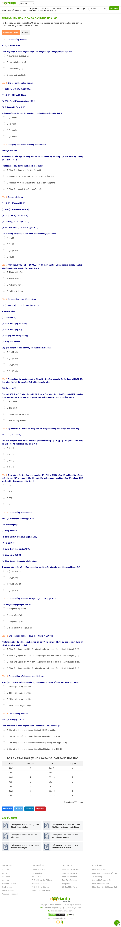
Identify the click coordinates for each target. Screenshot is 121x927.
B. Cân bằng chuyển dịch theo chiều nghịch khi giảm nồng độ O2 (34, 736)
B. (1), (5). (11, 244)
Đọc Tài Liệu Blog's (69, 880)
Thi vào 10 (57, 9)
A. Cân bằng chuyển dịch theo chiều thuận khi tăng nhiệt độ (31, 730)
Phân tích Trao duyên (100, 884)
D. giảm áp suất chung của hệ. (19, 628)
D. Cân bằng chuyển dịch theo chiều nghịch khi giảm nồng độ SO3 (34, 749)
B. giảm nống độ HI (15, 615)
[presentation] (9, 388)
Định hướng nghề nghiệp (41, 890)
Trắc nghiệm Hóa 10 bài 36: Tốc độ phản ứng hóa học (65, 836)
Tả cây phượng (7, 890)
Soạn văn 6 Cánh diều (70, 870)
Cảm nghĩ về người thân (101, 880)
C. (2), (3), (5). (12, 250)
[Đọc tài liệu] (58, 922)
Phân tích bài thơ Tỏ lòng (42, 880)
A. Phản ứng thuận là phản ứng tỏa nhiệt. (24, 170)
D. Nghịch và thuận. (15, 291)
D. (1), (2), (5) (12, 590)
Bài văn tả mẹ (37, 873)
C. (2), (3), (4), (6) (14, 584)
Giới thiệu (52, 918)
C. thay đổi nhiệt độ (15, 68)
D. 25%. (10, 504)
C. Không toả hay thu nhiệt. (18, 414)
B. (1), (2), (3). (12, 358)
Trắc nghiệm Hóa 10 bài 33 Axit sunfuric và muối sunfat (65, 846)
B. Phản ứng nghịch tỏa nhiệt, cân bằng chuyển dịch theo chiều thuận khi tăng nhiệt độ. (43, 655)
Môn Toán (6, 877)
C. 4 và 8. (11, 461)
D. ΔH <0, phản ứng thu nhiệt (19, 706)
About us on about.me (10, 894)
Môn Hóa (5, 880)
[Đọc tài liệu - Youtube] (62, 922)
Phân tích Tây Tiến (9, 884)
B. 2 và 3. (11, 454)
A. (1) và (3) (12, 117)
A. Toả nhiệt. (12, 401)
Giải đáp (69, 9)
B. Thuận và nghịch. (15, 278)
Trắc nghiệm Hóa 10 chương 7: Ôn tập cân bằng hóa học (25, 825)
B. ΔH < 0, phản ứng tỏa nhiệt (19, 693)
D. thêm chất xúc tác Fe (16, 75)
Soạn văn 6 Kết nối (69, 877)
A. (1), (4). (11, 238)
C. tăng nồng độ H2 (15, 621)
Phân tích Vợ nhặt (99, 870)
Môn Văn (5, 870)
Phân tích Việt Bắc (39, 870)
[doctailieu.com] (60, 900)
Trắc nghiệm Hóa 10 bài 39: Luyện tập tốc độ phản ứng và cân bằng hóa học (66, 825)
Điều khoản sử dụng (65, 918)
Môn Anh (5, 873)
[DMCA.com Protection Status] (56, 915)
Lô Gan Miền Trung (69, 887)
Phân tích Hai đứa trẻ (40, 887)
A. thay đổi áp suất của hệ (18, 56)
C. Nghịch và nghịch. (15, 285)
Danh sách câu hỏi (11, 32)
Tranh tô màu (7, 887)
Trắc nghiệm (80, 9)
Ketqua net (66, 884)
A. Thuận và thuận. (15, 272)
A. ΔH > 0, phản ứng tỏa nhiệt (19, 686)
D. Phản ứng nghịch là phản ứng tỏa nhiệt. (24, 189)
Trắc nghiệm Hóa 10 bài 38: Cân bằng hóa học (24, 836)
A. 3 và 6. (11, 448)
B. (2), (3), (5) (12, 578)
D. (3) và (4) (12, 136)
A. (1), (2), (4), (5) (14, 571)
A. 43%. (10, 485)
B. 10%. (10, 492)
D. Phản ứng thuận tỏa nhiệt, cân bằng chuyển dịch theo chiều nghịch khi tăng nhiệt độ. (43, 668)
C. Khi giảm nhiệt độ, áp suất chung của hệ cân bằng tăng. (31, 183)
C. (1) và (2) (12, 130)
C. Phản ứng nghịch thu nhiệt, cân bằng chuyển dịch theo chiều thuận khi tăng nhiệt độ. (43, 662)
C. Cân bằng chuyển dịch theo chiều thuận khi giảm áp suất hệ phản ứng (37, 743)
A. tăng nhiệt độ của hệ (16, 609)
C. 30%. (10, 498)
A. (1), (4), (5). (12, 352)
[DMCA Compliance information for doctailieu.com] (69, 915)
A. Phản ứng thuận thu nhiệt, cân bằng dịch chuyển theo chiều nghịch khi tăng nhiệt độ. (43, 649)
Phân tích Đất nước (39, 884)
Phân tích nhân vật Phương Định (104, 887)
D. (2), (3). (11, 257)
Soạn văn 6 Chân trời (70, 873)
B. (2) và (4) (12, 124)
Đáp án (25, 32)
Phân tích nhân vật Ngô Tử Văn (104, 873)
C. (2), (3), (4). (12, 365)
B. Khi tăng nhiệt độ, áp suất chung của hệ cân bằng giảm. (31, 176)
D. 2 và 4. (11, 467)
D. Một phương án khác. (17, 420)
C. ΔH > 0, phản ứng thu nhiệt (19, 699)
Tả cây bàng (97, 877)
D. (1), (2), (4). (12, 371)
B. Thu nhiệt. (12, 408)
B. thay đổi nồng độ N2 (16, 62)
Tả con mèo (36, 877)
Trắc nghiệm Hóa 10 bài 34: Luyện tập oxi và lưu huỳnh (25, 846)
